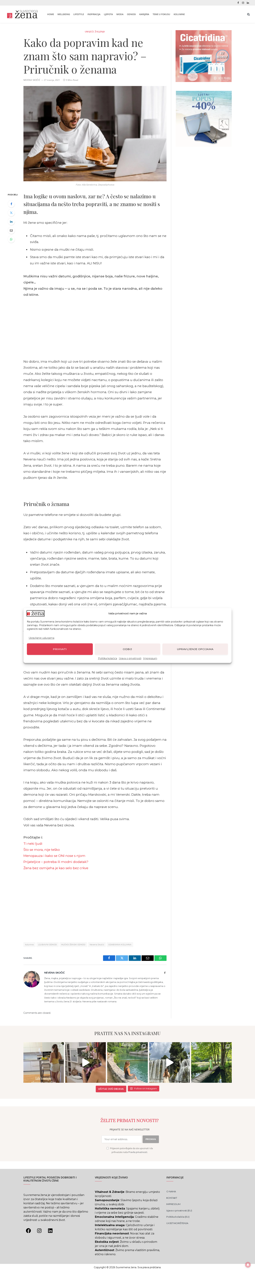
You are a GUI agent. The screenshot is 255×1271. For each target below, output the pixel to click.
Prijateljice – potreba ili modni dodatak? (55, 862)
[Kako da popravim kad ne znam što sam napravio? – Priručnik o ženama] (95, 133)
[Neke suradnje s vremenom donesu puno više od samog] (85, 1062)
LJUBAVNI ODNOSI (47, 944)
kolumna (29, 944)
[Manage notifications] (248, 1265)
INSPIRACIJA (93, 14)
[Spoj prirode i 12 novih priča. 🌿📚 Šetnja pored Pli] (211, 1062)
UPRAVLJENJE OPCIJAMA (195, 649)
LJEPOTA (108, 14)
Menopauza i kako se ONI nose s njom (54, 856)
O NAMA (171, 1191)
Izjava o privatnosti (130, 658)
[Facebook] (11, 203)
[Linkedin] (50, 1231)
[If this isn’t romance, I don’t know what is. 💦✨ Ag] (169, 1062)
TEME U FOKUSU (161, 14)
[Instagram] (39, 1231)
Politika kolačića (107, 658)
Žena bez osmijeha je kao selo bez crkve (55, 868)
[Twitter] (11, 212)
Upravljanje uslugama (41, 638)
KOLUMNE (179, 14)
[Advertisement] (95, 328)
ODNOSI (131, 14)
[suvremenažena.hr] (22, 14)
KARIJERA (144, 14)
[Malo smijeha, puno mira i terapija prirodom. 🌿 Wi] (127, 1062)
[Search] (248, 14)
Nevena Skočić (31, 80)
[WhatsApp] (11, 239)
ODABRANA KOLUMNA (119, 944)
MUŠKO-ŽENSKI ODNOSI (73, 944)
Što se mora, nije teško (41, 850)
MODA (120, 14)
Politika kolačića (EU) (177, 1216)
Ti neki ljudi (32, 844)
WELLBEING (63, 14)
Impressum (150, 658)
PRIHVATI (60, 649)
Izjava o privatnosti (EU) (179, 1210)
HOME (50, 14)
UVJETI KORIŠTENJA (177, 1223)
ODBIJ (127, 649)
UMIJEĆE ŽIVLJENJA (95, 31)
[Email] (11, 230)
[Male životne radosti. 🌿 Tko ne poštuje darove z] (43, 1062)
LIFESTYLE (78, 14)
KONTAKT (171, 1197)
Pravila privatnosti (137, 1152)
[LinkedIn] (11, 221)
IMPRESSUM (173, 1204)
